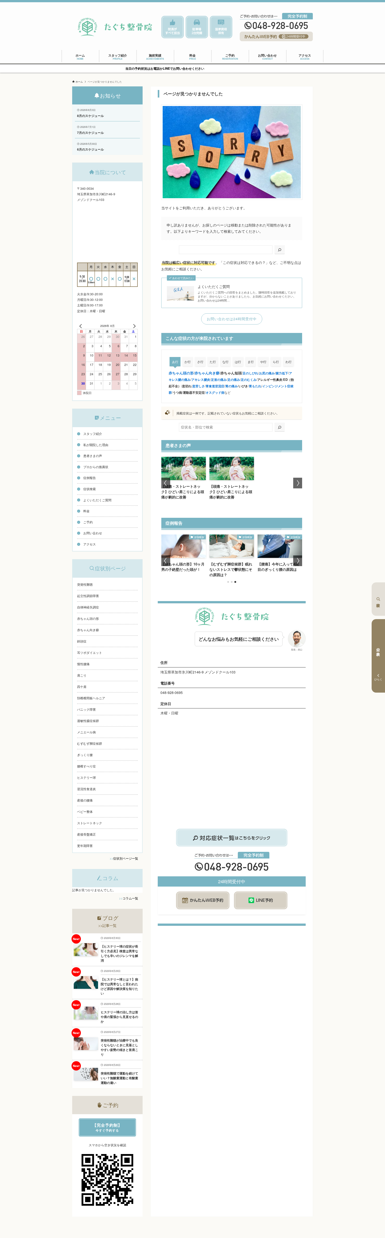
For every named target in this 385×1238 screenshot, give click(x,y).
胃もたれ (255, 386)
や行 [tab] (263, 361)
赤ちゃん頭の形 (181, 372)
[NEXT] (133, 326)
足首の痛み (219, 379)
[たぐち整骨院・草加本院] (115, 27)
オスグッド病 (215, 392)
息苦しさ (198, 386)
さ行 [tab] (200, 361)
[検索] (280, 249)
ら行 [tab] (276, 361)
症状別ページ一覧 (125, 858)
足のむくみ (248, 379)
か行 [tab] (187, 361)
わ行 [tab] (288, 361)
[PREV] (81, 326)
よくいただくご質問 (214, 286)
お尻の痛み (267, 373)
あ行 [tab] (175, 361)
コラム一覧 (130, 898)
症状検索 (378, 599)
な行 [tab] (225, 361)
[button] (165, 483)
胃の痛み (231, 386)
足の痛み (233, 379)
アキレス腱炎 (200, 379)
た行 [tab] (213, 361)
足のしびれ (250, 373)
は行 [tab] (238, 361)
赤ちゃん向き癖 (207, 372)
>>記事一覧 (107, 925)
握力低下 (282, 373)
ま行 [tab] (251, 361)
